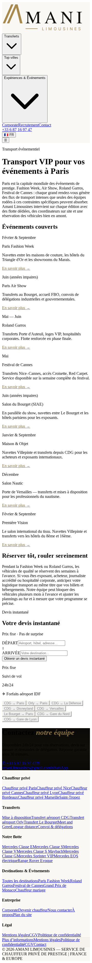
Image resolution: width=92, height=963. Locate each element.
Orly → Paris (38, 703)
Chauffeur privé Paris (19, 788)
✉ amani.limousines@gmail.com (26, 765)
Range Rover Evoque (35, 860)
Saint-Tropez (69, 797)
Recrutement (28, 125)
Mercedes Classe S (48, 847)
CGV (33, 935)
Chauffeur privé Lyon (40, 792)
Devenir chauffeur (33, 910)
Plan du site (22, 914)
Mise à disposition (16, 817)
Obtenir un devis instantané (24, 658)
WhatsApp (59, 768)
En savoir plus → (16, 268)
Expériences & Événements (24, 78)
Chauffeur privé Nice (54, 788)
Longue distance (24, 827)
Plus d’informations (17, 940)
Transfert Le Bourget (40, 822)
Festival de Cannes (28, 885)
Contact (45, 125)
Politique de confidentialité (59, 935)
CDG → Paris (14, 703)
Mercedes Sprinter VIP (35, 856)
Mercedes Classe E (17, 847)
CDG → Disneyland (18, 708)
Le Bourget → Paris (18, 714)
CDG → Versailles (50, 708)
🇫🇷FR (9, 135)
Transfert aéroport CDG (50, 817)
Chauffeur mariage (30, 890)
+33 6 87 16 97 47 (17, 129)
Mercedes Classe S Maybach (40, 851)
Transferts (11, 36)
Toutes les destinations (20, 881)
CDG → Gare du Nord (53, 714)
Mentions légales (15, 935)
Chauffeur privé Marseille (38, 797)
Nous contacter (60, 910)
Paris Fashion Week (54, 881)
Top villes (11, 57)
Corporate (10, 125)
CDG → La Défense (66, 703)
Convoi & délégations (55, 827)
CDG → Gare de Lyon (20, 719)
